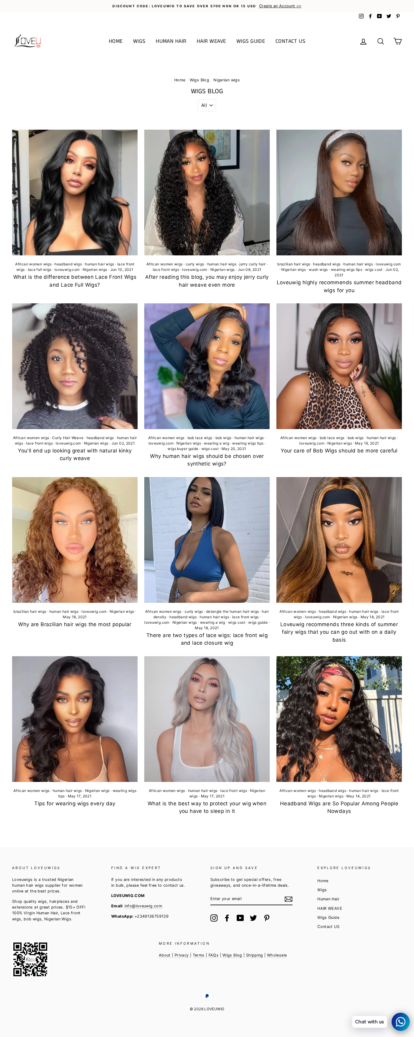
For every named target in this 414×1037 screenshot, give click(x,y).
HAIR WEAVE (211, 41)
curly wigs (195, 264)
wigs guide (258, 622)
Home (116, 41)
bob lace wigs (200, 437)
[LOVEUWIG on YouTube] (240, 918)
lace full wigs (40, 269)
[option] (207, 6)
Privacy (182, 955)
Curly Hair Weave (67, 437)
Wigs (139, 41)
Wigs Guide (250, 41)
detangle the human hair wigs (232, 611)
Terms (199, 955)
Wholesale (277, 955)
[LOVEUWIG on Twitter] (253, 918)
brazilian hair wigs (293, 264)
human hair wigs (99, 264)
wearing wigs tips (346, 269)
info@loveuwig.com (143, 906)
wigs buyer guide (183, 448)
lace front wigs (166, 269)
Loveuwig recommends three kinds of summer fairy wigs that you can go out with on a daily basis (339, 632)
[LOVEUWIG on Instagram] (214, 918)
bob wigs (223, 437)
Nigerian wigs (95, 269)
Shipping (254, 955)
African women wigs (33, 264)
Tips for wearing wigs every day (74, 803)
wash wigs (318, 269)
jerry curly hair (252, 264)
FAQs (214, 955)
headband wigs (68, 264)
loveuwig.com (67, 269)
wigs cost (373, 269)
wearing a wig (216, 443)
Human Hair (171, 41)
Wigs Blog (199, 80)
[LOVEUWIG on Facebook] (227, 918)
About (165, 955)
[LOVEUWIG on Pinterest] (266, 918)
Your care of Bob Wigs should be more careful (339, 451)
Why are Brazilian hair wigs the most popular (75, 624)
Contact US (290, 41)
